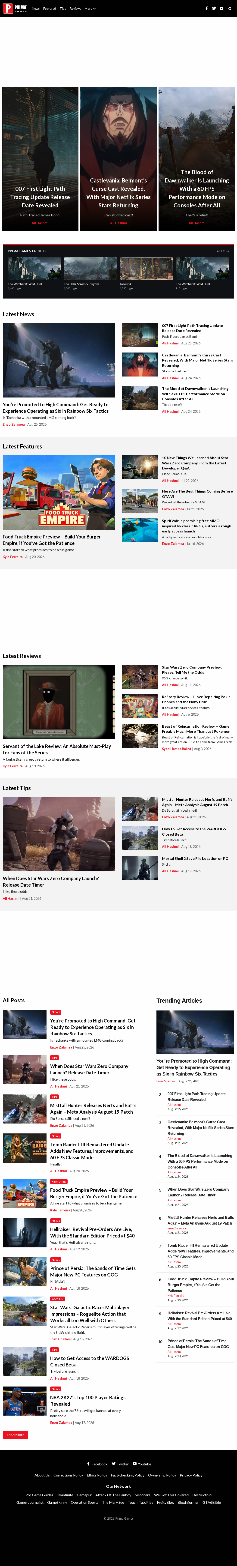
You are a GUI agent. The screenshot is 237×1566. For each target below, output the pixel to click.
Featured (49, 8)
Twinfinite (65, 1495)
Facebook (99, 1464)
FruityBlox (165, 1502)
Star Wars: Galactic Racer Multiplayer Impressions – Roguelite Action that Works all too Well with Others (90, 1314)
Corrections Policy (68, 1475)
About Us (91, 6)
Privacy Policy (191, 1475)
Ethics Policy (97, 1475)
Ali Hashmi (40, 223)
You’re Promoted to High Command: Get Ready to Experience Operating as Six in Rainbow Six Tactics (93, 1027)
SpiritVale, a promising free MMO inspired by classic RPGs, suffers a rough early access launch (196, 525)
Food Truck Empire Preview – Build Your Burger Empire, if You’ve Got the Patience (201, 1285)
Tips (63, 8)
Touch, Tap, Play (140, 1502)
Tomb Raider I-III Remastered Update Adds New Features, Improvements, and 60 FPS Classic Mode (92, 1151)
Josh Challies (60, 1339)
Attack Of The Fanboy (113, 1495)
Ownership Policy (162, 1475)
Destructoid (202, 1495)
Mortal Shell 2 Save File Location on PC (195, 858)
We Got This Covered (171, 1495)
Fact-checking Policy (127, 1475)
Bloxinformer (188, 1502)
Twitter (122, 1464)
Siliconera (142, 1495)
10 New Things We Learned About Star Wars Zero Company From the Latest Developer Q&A (195, 462)
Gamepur (84, 1495)
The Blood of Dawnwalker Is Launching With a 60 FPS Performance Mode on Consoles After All (197, 189)
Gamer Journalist (30, 1502)
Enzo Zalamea (14, 424)
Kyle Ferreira (13, 557)
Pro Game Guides (39, 1495)
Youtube (144, 1464)
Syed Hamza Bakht (176, 749)
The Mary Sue (113, 1502)
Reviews (75, 8)
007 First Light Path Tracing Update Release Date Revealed (40, 197)
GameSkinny (57, 1502)
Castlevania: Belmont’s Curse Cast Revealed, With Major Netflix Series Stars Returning (197, 360)
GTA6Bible (212, 1502)
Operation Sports (84, 1502)
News (36, 8)
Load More (15, 1434)
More (93, 10)
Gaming (58, 1298)
